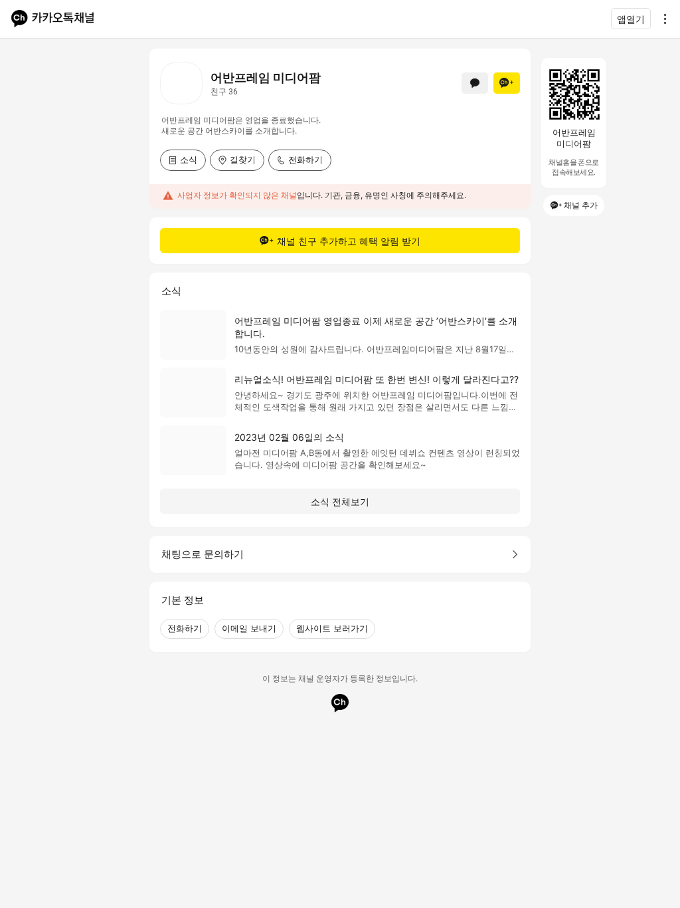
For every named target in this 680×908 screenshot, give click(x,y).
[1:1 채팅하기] (475, 83)
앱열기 (631, 19)
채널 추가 (581, 205)
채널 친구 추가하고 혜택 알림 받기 (348, 241)
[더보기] (661, 19)
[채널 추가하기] (506, 83)
